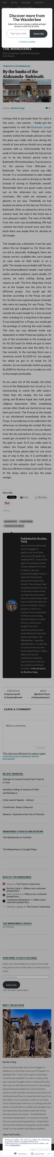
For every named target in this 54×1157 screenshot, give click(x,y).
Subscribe (38, 33)
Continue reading (27, 41)
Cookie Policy (15, 1145)
